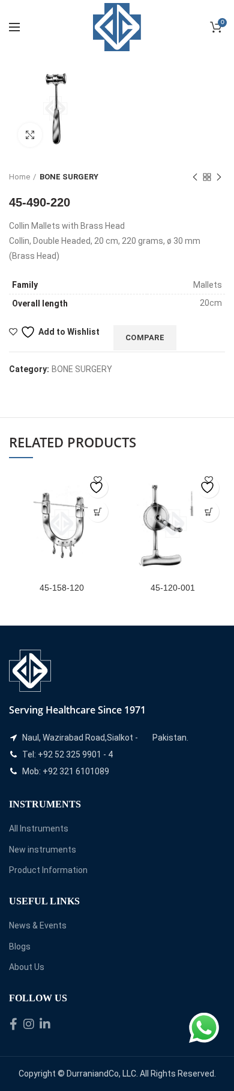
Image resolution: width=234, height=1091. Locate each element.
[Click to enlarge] (30, 135)
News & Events (38, 925)
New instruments (42, 849)
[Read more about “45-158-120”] (97, 511)
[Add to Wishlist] (97, 487)
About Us (26, 967)
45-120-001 (173, 587)
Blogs (20, 946)
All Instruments (38, 828)
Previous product (195, 177)
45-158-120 (62, 587)
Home (19, 176)
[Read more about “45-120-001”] (208, 511)
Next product (219, 177)
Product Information (48, 870)
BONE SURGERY (69, 176)
